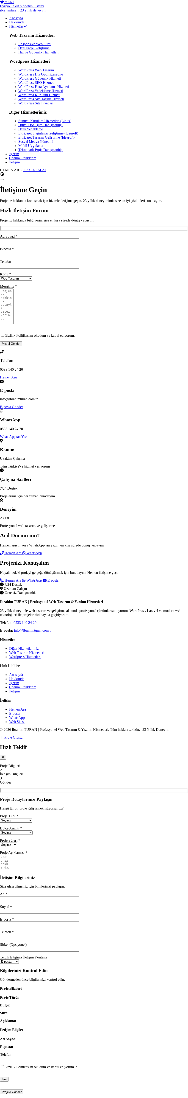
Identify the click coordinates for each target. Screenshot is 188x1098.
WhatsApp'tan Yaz (13, 437)
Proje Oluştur (13, 737)
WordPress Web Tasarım (36, 70)
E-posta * (7, 249)
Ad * (3, 894)
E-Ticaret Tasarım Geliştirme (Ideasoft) (46, 137)
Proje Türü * (9, 816)
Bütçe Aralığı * (11, 828)
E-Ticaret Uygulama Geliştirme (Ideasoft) (48, 133)
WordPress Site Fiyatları (35, 103)
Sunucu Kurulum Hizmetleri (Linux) (44, 121)
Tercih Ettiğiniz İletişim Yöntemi (23, 957)
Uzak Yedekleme (30, 129)
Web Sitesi (17, 722)
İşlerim (14, 683)
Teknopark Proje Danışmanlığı (40, 150)
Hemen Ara (8, 377)
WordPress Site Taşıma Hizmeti (41, 99)
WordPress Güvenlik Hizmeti (39, 78)
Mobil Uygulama (30, 146)
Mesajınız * (8, 286)
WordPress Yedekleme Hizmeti (40, 91)
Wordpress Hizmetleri (25, 657)
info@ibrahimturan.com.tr (33, 630)
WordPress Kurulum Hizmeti (39, 95)
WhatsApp (33, 553)
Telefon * (7, 932)
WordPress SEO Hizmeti (36, 82)
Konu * (5, 274)
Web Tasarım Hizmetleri (26, 653)
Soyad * (6, 907)
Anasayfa (16, 675)
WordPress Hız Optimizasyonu (40, 74)
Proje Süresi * (10, 840)
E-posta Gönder (11, 407)
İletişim (14, 691)
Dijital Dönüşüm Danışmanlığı (40, 125)
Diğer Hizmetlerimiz (24, 648)
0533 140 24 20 (34, 170)
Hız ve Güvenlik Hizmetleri (38, 52)
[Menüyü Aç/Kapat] (2, 179)
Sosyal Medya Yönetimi (35, 141)
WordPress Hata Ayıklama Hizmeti (43, 87)
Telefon (5, 261)
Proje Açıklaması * (13, 852)
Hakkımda (16, 679)
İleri (4, 1079)
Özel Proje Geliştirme (34, 48)
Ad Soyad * (8, 236)
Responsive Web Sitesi (34, 44)
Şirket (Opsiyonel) (13, 945)
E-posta (52, 580)
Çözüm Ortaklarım (22, 687)
